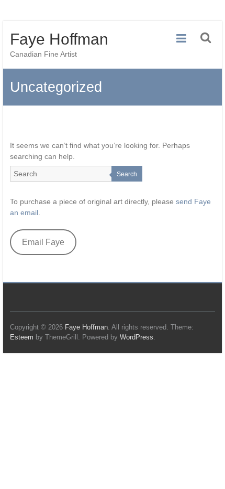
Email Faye (43, 242)
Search (127, 174)
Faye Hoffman (59, 39)
